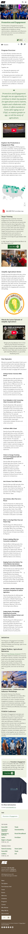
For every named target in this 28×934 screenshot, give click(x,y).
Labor (3, 837)
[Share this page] (25, 44)
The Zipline (4, 883)
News (2, 880)
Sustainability (19, 829)
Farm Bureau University (13, 654)
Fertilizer (18, 837)
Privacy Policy (22, 923)
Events (3, 892)
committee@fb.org (11, 807)
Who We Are (4, 907)
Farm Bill (4, 827)
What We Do (4, 910)
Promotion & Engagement (10, 816)
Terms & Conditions (5, 924)
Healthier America (4, 830)
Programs (6, 44)
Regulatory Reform (5, 834)
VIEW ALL (4, 842)
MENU (20, 40)
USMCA (3, 853)
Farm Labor (18, 848)
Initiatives (4, 898)
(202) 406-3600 (10, 867)
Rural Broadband (20, 833)
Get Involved (5, 913)
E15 (16, 853)
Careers (3, 904)
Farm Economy (6, 848)
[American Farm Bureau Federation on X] (4, 927)
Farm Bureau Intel (6, 886)
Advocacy (4, 895)
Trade (16, 827)
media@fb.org (13, 871)
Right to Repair (6, 840)
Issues (3, 889)
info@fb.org (13, 869)
